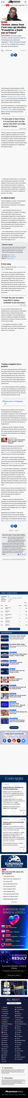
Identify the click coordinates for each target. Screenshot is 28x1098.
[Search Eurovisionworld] (2, 5)
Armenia (5, 1011)
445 (26, 614)
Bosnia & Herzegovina (8, 1024)
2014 (11, 599)
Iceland (5, 1053)
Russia (18, 1034)
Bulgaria (5, 1026)
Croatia (5, 1030)
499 (26, 624)
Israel (4, 1057)
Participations (4, 596)
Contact (6, 1094)
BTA (24, 810)
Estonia (5, 1038)
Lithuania (19, 1007)
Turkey (18, 1053)
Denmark (5, 1036)
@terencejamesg (12, 256)
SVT (24, 847)
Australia (5, 1013)
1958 (21, 598)
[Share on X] (15, 54)
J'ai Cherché (7, 452)
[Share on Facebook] (12, 54)
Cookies (16, 1094)
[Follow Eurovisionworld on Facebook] (2, 2)
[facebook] (20, 554)
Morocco (19, 1020)
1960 (18, 598)
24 (19, 621)
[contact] (18, 554)
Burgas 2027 (21, 5)
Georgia (5, 1044)
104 (26, 618)
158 (26, 608)
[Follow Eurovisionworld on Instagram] (4, 2)
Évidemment (8, 618)
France (11, 530)
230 (26, 611)
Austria (5, 1015)
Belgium (5, 1022)
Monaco (18, 1015)
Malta (18, 1011)
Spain (17, 1046)
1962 (16, 598)
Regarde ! (7, 608)
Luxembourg (19, 1009)
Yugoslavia (19, 1059)
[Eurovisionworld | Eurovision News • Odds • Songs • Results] (14, 1)
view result (14, 901)
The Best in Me (21, 90)
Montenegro (19, 1017)
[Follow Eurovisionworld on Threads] (19, 740)
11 (19, 608)
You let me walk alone (14, 463)
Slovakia (18, 1042)
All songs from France (14, 629)
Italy (4, 1059)
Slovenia (18, 1044)
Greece (5, 1048)
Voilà (7, 625)
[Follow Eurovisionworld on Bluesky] (23, 740)
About (3, 1094)
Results (11, 5)
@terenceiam (11, 254)
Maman (7, 612)
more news (14, 727)
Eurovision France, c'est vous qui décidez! (14, 520)
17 (26, 621)
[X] (25, 554)
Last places (3, 599)
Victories (3, 598)
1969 (13, 598)
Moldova (18, 1013)
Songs (16, 5)
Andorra (5, 1009)
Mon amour (7, 615)
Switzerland (19, 1051)
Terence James (10, 258)
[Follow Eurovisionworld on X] (9, 740)
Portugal (18, 1030)
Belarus (5, 1020)
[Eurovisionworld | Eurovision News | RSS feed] (25, 1094)
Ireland (5, 1055)
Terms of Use (11, 1094)
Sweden (22, 819)
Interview (17, 530)
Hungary (5, 1051)
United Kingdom (20, 1057)
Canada (5, 1028)
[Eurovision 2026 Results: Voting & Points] (14, 957)
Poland (18, 1028)
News (7, 5)
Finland (5, 1040)
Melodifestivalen (12, 828)
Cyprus (5, 1032)
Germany (5, 1046)
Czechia (5, 1034)
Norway (18, 1026)
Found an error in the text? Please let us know (14, 559)
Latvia (4, 1061)
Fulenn (7, 622)
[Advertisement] (14, 72)
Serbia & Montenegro (21, 1040)
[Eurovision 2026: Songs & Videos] (14, 920)
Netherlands (19, 1022)
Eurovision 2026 (14, 911)
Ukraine (18, 1055)
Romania (18, 1032)
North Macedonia (21, 1024)
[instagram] (22, 554)
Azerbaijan (6, 1017)
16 (19, 618)
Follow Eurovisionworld (14, 734)
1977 (11, 598)
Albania (5, 1007)
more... (25, 602)
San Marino (19, 1036)
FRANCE (4, 22)
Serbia (18, 1038)
